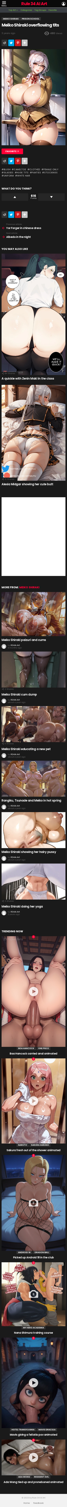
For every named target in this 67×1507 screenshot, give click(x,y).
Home (27, 1503)
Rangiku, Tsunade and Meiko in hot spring (31, 800)
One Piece (43, 1048)
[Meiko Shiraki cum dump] (33, 669)
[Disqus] (33, 536)
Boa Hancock (26, 1048)
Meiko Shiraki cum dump (19, 694)
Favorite (53, 10)
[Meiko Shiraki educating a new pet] (33, 724)
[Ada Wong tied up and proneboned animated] (33, 1458)
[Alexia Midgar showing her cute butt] (33, 433)
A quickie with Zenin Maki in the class (28, 378)
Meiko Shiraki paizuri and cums (24, 640)
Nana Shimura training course (33, 1333)
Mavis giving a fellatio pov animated (33, 1435)
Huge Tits (22, 172)
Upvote (15, 197)
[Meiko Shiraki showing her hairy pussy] (33, 830)
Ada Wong (24, 1476)
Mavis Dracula (46, 1429)
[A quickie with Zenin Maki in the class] (33, 314)
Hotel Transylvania (23, 1429)
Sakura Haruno (40, 1144)
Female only (51, 169)
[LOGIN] (63, 4)
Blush (7, 169)
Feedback (38, 1503)
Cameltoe (20, 169)
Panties (36, 172)
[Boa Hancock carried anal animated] (33, 991)
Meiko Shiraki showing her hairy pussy (29, 852)
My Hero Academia (33, 1327)
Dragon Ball (42, 1252)
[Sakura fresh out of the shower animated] (33, 1101)
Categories (26, 10)
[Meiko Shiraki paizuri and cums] (33, 614)
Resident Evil (41, 1476)
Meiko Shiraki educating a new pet (26, 749)
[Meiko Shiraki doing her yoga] (33, 881)
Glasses (8, 172)
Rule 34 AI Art (34, 4)
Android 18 (24, 1252)
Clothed (34, 169)
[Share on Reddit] (4, 43)
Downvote (51, 197)
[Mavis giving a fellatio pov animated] (33, 1383)
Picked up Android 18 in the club (33, 1257)
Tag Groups (40, 10)
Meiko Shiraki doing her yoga (22, 906)
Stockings (50, 172)
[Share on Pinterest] (18, 43)
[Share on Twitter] (11, 43)
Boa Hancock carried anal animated (33, 1053)
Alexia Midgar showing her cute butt (27, 484)
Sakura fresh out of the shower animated (33, 1150)
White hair (23, 175)
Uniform (9, 175)
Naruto (22, 1144)
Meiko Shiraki (29, 587)
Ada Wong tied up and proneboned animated (33, 1482)
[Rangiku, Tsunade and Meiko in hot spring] (33, 779)
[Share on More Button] (25, 43)
